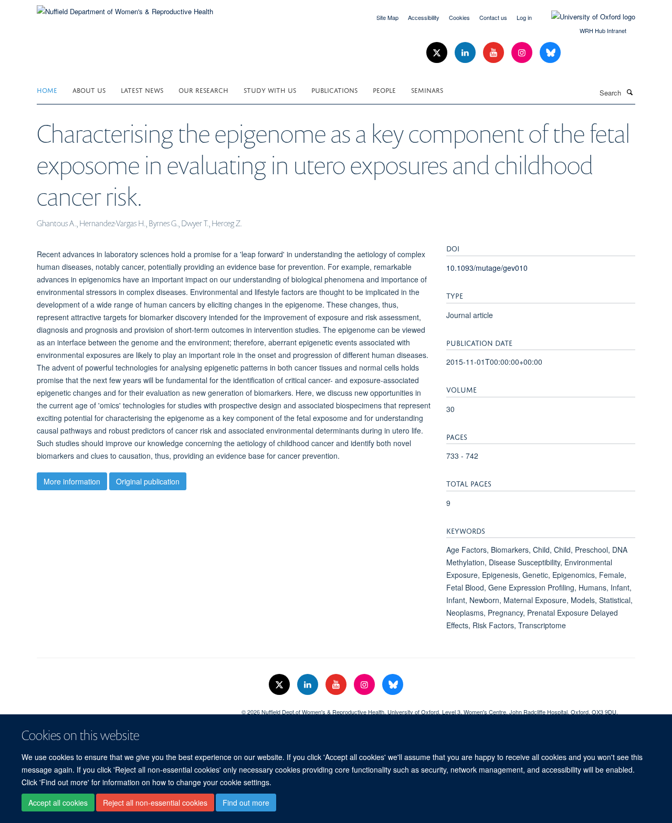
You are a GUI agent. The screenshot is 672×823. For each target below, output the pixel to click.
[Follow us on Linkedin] (466, 53)
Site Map (387, 17)
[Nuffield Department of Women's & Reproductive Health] (125, 8)
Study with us (270, 89)
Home (47, 89)
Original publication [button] (148, 481)
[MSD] (131, 708)
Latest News (142, 89)
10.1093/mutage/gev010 (487, 267)
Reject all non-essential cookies (155, 802)
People (384, 89)
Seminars (427, 89)
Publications (334, 89)
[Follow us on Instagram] (522, 53)
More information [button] (72, 481)
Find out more (246, 802)
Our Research (203, 89)
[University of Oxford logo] (585, 16)
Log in (524, 17)
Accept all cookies (58, 802)
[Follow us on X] (437, 53)
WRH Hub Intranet (603, 30)
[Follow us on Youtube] (494, 53)
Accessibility (423, 17)
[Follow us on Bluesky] (550, 53)
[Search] (629, 92)
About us (89, 89)
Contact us (493, 17)
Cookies (459, 17)
